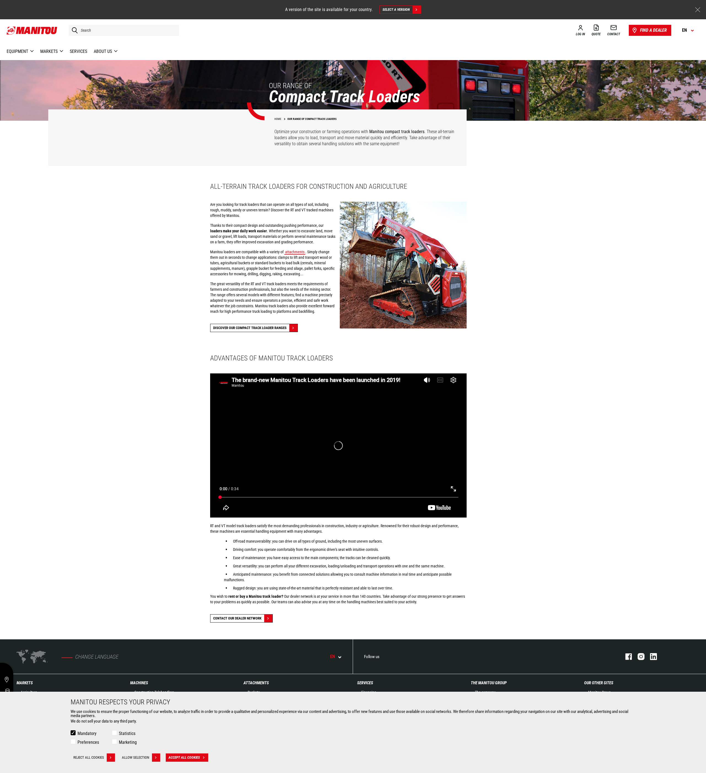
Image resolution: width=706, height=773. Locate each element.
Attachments (256, 682)
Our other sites (598, 682)
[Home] (32, 30)
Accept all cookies (184, 757)
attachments (294, 252)
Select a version (396, 9)
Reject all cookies (88, 757)
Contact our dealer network (237, 618)
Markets (25, 682)
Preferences (88, 742)
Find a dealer (653, 30)
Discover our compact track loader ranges (250, 328)
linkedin (651, 656)
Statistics (127, 733)
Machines (139, 682)
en (332, 656)
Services (365, 682)
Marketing (128, 742)
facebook (626, 656)
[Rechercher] (73, 30)
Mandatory (87, 733)
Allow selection (135, 757)
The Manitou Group (489, 682)
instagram (638, 656)
